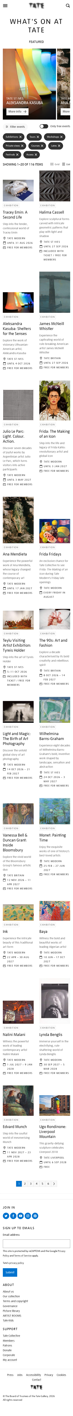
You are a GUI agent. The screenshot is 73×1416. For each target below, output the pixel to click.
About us (8, 1291)
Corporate (9, 1355)
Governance (10, 1306)
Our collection (11, 1296)
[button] (68, 5)
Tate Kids (8, 1320)
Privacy (48, 1375)
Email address (11, 1235)
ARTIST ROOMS (12, 1316)
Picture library (11, 1311)
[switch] (44, 126)
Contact (36, 1380)
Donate (7, 1350)
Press (10, 1375)
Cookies (61, 1375)
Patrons (7, 1345)
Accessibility (33, 1375)
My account (10, 1360)
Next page (59, 1185)
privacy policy (16, 1262)
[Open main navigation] (14, 6)
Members (9, 1341)
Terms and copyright (15, 1301)
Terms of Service (23, 1255)
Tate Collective (11, 1336)
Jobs (20, 1375)
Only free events (60, 126)
